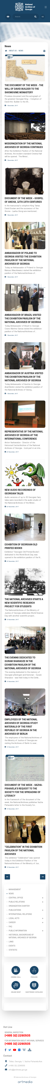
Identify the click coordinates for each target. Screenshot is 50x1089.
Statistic (13, 950)
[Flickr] (19, 1049)
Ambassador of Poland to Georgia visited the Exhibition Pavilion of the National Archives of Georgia (23, 258)
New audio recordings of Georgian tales (20, 491)
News (21, 51)
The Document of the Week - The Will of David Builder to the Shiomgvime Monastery (24, 89)
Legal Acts (14, 918)
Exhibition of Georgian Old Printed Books (21, 546)
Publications (15, 910)
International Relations (20, 914)
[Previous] (7, 876)
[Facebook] (5, 1049)
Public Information (18, 930)
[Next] (42, 876)
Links (11, 941)
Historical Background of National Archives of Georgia (23, 936)
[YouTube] (14, 1049)
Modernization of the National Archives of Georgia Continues (24, 145)
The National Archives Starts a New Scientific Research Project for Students (24, 603)
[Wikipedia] (24, 1049)
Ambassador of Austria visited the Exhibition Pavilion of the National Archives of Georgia (24, 377)
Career (12, 922)
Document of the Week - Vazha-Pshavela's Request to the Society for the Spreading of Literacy (24, 790)
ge (43, 16)
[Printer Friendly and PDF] (44, 51)
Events (12, 946)
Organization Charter (19, 906)
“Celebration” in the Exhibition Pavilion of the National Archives (23, 850)
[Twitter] (9, 1049)
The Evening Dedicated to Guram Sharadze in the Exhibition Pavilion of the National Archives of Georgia (23, 663)
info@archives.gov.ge (18, 1070)
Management (15, 889)
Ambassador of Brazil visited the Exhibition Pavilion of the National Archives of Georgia (23, 318)
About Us (13, 51)
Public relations (17, 902)
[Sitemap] (29, 1049)
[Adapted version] (8, 17)
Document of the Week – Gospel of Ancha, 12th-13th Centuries (24, 200)
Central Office (16, 897)
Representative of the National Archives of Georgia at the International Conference (24, 435)
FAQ (10, 926)
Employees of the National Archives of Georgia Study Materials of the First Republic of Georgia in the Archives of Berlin (21, 726)
